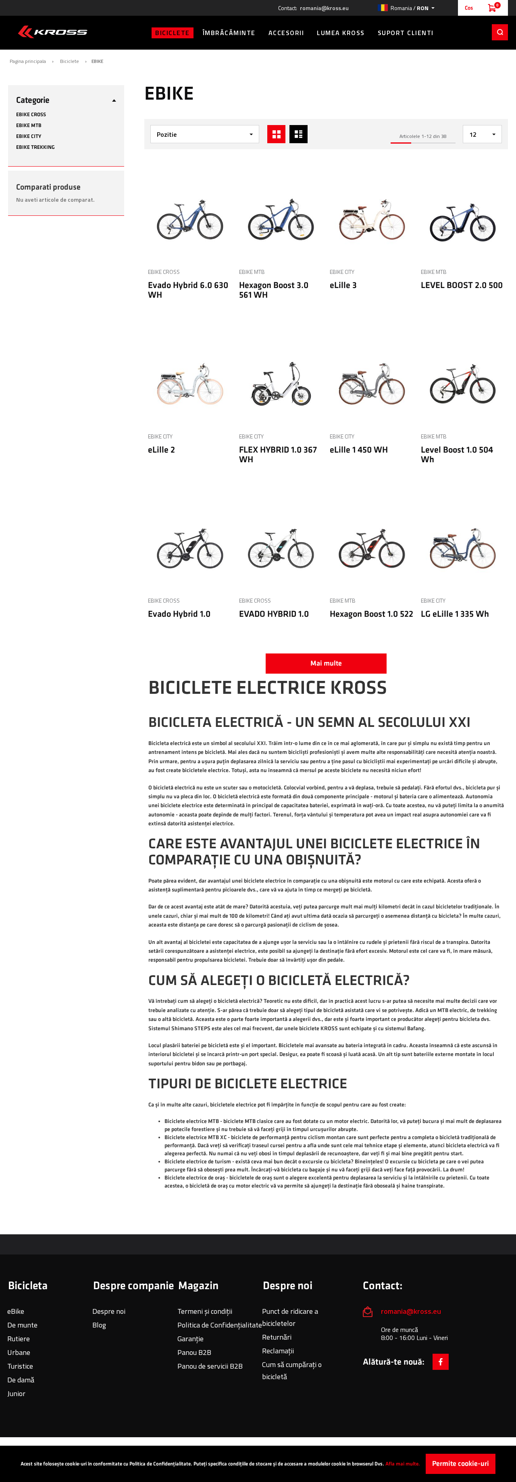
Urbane (18, 1352)
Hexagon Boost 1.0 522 (371, 614)
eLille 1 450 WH (359, 450)
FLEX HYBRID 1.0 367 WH (278, 455)
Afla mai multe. (402, 1464)
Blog (99, 1324)
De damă (20, 1379)
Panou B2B (194, 1352)
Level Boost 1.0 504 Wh (457, 455)
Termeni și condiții (204, 1311)
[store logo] (52, 32)
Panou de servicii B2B (210, 1366)
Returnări (276, 1337)
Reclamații (278, 1350)
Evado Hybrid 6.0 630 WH (188, 290)
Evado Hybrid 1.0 (179, 614)
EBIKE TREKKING (35, 147)
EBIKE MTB (252, 271)
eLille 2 (161, 450)
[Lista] (298, 134)
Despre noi (108, 1311)
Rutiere (18, 1338)
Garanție (190, 1338)
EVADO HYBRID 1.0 (274, 614)
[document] (258, 1464)
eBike (15, 1311)
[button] (406, 8)
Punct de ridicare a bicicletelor (290, 1317)
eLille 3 (343, 285)
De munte (22, 1324)
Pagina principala (28, 61)
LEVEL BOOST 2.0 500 (462, 285)
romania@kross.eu (324, 8)
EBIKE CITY (342, 271)
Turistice (20, 1366)
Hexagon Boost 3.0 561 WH (273, 290)
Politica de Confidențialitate (219, 1324)
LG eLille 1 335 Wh (455, 614)
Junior (16, 1393)
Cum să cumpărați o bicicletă (292, 1370)
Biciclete (69, 61)
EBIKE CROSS (164, 271)
